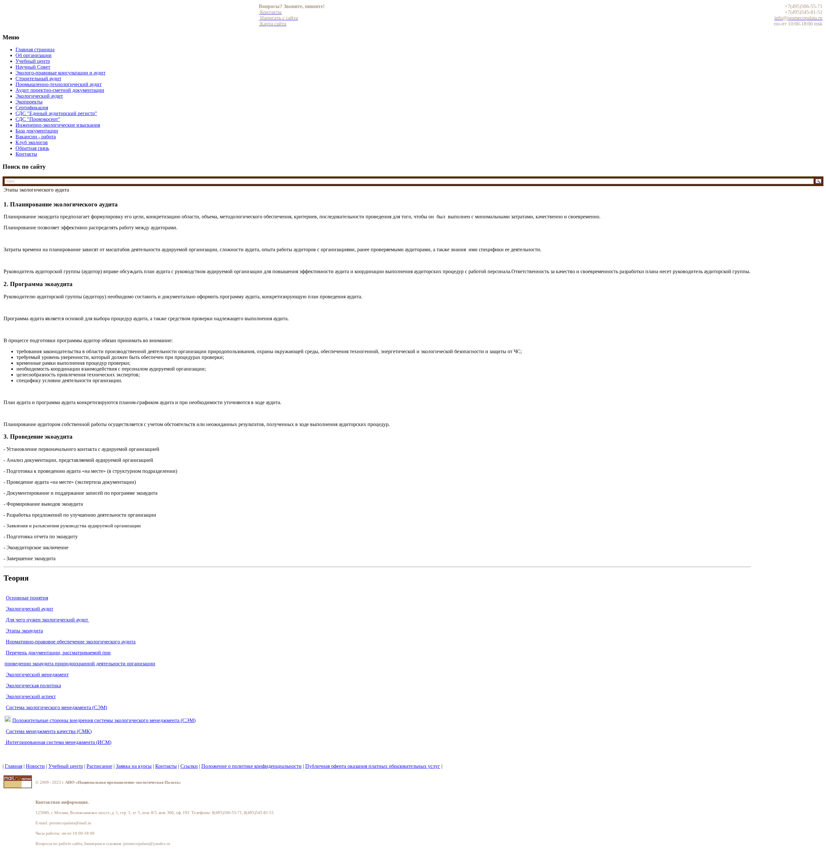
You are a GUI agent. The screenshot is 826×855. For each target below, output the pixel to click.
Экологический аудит (29, 608)
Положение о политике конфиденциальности (251, 766)
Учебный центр (65, 766)
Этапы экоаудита (24, 630)
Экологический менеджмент (37, 674)
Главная (13, 766)
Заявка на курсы (134, 766)
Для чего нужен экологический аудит (47, 619)
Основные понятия (27, 598)
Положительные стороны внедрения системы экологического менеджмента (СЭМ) (104, 720)
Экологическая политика (33, 685)
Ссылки (189, 766)
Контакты (166, 766)
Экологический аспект (31, 696)
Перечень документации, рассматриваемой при (58, 652)
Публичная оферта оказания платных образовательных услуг (372, 766)
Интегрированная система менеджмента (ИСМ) (58, 742)
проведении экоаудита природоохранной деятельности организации (80, 663)
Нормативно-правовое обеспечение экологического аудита (71, 641)
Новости (35, 766)
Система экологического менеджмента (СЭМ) (56, 707)
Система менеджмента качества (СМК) (49, 731)
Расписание (99, 766)
